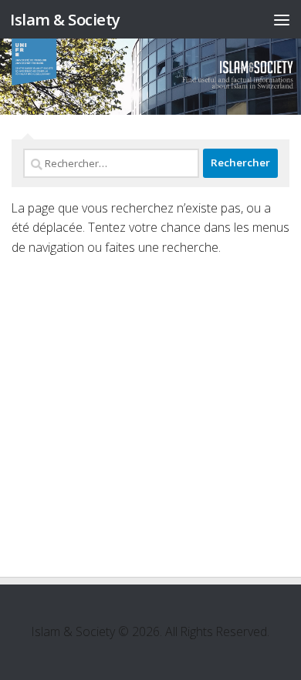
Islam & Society (65, 19)
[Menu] (281, 19)
